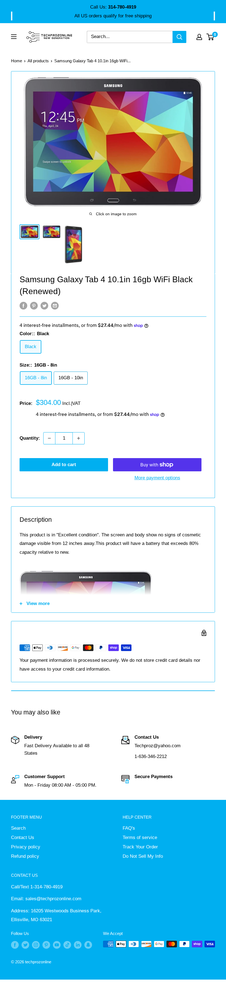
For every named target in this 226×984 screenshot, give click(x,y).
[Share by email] (55, 305)
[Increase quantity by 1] (78, 438)
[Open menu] (14, 36)
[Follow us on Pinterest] (46, 945)
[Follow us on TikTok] (67, 945)
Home (16, 60)
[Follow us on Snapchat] (88, 945)
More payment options (157, 477)
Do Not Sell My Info (143, 856)
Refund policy (25, 856)
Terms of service (140, 837)
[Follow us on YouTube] (57, 945)
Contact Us (22, 837)
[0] (210, 37)
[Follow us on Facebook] (15, 945)
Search (18, 828)
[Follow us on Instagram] (36, 945)
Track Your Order (140, 846)
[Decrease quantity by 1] (49, 438)
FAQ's (129, 828)
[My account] (199, 37)
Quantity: (30, 438)
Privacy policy (25, 846)
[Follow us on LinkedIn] (78, 945)
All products (38, 60)
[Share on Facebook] (23, 305)
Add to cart (64, 464)
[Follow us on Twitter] (25, 945)
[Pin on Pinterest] (34, 305)
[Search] (179, 37)
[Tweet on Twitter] (44, 305)
